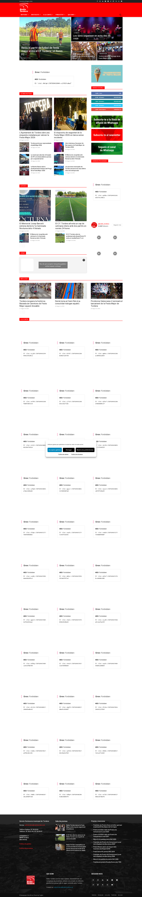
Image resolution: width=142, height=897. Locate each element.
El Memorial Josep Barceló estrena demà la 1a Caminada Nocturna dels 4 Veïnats (74, 157)
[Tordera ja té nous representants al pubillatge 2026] (24, 147)
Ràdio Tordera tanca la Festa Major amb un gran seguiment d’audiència (75, 827)
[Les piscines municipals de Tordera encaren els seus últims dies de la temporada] (59, 170)
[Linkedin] (103, 1)
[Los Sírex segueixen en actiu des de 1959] (97, 29)
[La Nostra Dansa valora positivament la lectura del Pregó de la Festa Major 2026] (24, 170)
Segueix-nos (117, 97)
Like (120, 93)
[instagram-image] (98, 237)
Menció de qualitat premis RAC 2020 (104, 839)
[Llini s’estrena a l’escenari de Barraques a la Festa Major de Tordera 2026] (59, 147)
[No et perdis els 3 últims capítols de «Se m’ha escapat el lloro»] (84, 51)
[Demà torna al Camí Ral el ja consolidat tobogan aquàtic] (71, 291)
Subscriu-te (117, 109)
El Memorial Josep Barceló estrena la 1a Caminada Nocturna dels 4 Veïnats (39, 236)
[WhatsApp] (119, 1)
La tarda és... (77, 32)
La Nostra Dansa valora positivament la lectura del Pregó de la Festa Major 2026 (41, 168)
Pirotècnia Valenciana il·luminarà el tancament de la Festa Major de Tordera (107, 303)
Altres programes (78, 51)
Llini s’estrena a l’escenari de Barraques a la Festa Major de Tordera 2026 (74, 145)
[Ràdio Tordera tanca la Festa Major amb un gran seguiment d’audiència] (60, 827)
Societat (22, 298)
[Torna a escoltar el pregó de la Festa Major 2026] (110, 51)
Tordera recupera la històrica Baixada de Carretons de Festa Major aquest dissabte (33, 303)
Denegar (69, 450)
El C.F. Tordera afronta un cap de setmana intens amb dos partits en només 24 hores (70, 226)
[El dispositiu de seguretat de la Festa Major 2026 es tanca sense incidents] (70, 114)
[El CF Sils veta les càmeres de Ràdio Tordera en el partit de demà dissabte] (60, 837)
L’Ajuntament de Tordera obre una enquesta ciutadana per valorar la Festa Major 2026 (34, 135)
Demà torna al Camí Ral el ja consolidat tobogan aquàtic (67, 302)
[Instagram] (100, 1)
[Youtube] (121, 1)
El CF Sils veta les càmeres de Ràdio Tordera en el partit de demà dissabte (75, 837)
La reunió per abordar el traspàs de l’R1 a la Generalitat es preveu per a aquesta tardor (41, 157)
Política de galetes (63, 454)
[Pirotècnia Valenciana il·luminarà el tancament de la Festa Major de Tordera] (107, 291)
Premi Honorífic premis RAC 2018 (104, 851)
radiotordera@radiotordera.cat (35, 825)
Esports (22, 220)
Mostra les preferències (85, 450)
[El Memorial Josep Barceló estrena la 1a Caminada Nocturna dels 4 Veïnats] (24, 238)
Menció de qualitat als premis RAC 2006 (105, 859)
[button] (120, 14)
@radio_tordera (103, 224)
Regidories (22, 129)
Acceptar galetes (55, 450)
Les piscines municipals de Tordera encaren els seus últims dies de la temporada (75, 168)
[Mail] (107, 880)
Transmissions (26, 44)
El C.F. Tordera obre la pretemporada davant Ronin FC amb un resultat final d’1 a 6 (76, 236)
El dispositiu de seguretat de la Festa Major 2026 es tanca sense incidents (69, 135)
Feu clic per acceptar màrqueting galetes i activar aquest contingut (53, 265)
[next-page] (24, 178)
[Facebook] (97, 1)
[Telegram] (108, 1)
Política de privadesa (77, 454)
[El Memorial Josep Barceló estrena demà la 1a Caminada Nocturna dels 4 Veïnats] (59, 159)
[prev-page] (20, 178)
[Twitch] (113, 1)
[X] (116, 1)
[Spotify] (105, 1)
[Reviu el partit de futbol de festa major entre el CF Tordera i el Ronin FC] (45, 38)
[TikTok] (111, 1)
